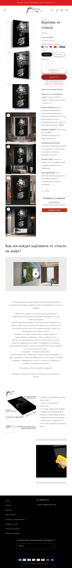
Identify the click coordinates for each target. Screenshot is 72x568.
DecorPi (30, 563)
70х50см (47, 54)
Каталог (8, 505)
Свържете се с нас (11, 524)
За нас (7, 500)
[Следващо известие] (68, 3)
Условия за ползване (12, 529)
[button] (4, 10)
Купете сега (54, 77)
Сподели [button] (46, 191)
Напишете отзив (54, 210)
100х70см (58, 54)
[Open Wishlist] (62, 10)
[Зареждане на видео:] (36, 274)
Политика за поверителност (15, 519)
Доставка (8, 510)
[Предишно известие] (4, 3)
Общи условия (10, 515)
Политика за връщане (12, 533)
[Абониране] (53, 545)
